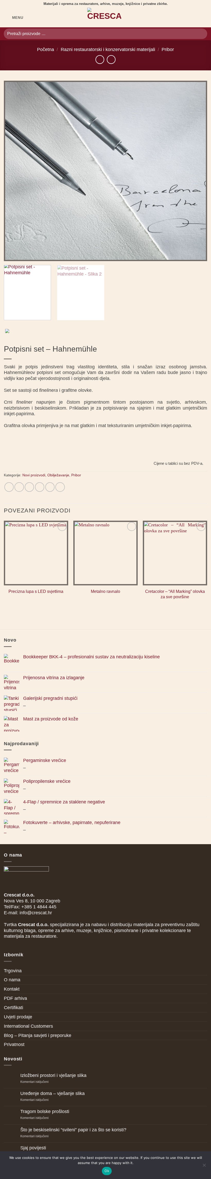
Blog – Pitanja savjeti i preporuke (37, 1035)
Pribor (168, 49)
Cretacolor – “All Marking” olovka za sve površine (175, 594)
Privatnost (14, 1044)
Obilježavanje (58, 475)
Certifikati (13, 1007)
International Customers (28, 1026)
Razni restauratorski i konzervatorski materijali (108, 49)
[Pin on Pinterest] (50, 487)
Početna (45, 49)
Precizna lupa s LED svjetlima (35, 591)
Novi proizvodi (33, 475)
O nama (12, 979)
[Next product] (99, 59)
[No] (204, 1167)
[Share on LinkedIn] (60, 487)
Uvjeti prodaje (18, 1016)
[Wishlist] (185, 17)
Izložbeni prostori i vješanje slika (53, 1075)
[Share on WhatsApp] (9, 487)
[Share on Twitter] (29, 487)
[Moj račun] (194, 17)
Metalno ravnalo (105, 591)
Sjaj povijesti (33, 1147)
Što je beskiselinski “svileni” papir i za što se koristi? (73, 1129)
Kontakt (12, 989)
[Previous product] (111, 59)
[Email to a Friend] (39, 487)
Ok (106, 1171)
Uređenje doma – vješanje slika (52, 1093)
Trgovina (13, 970)
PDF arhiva (15, 998)
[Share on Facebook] (19, 487)
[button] (13, 17)
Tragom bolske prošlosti (44, 1111)
